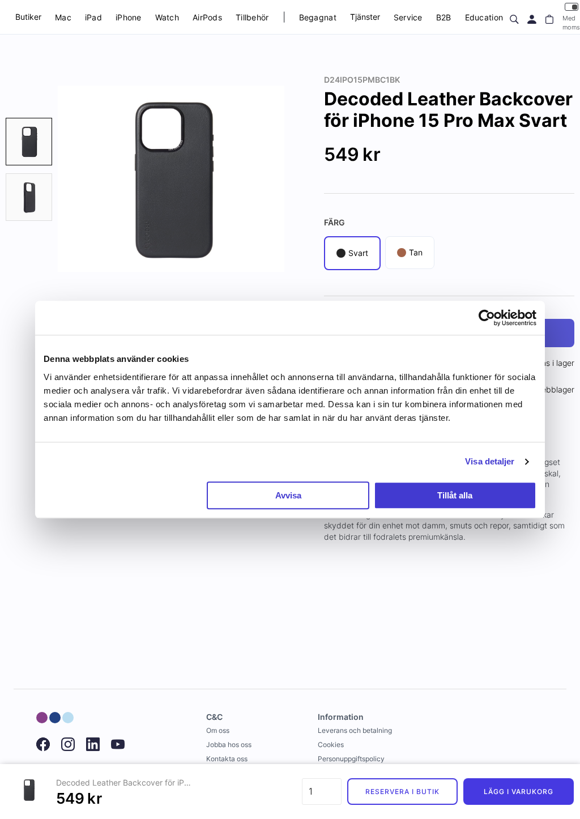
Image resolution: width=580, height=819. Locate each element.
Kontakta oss (227, 758)
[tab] (29, 141)
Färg (334, 222)
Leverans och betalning (355, 730)
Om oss (217, 730)
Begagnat (317, 17)
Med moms (571, 22)
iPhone (129, 17)
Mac (63, 17)
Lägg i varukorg (518, 791)
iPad (93, 17)
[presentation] (29, 141)
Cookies (331, 744)
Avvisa (288, 495)
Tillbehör (252, 17)
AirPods (207, 17)
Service (408, 17)
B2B (443, 17)
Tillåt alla (454, 495)
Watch (167, 17)
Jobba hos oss (228, 744)
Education (484, 17)
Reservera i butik (402, 791)
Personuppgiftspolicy (351, 758)
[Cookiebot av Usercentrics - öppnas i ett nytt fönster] (486, 317)
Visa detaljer (489, 461)
